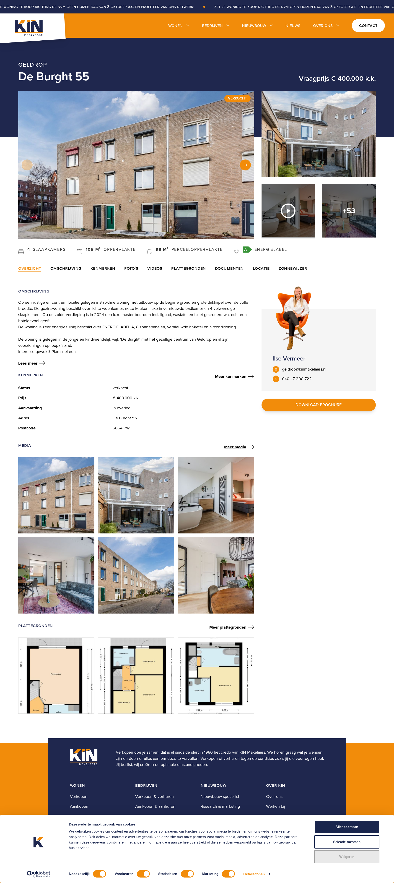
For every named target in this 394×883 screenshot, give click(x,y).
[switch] (143, 874)
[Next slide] (245, 164)
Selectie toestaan (347, 842)
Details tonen (253, 874)
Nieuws (292, 25)
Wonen (175, 25)
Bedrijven (212, 25)
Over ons (323, 25)
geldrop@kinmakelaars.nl (304, 369)
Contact (368, 25)
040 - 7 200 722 (297, 379)
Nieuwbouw (254, 25)
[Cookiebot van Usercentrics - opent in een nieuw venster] (39, 874)
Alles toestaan (346, 827)
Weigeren (347, 857)
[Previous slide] (27, 164)
